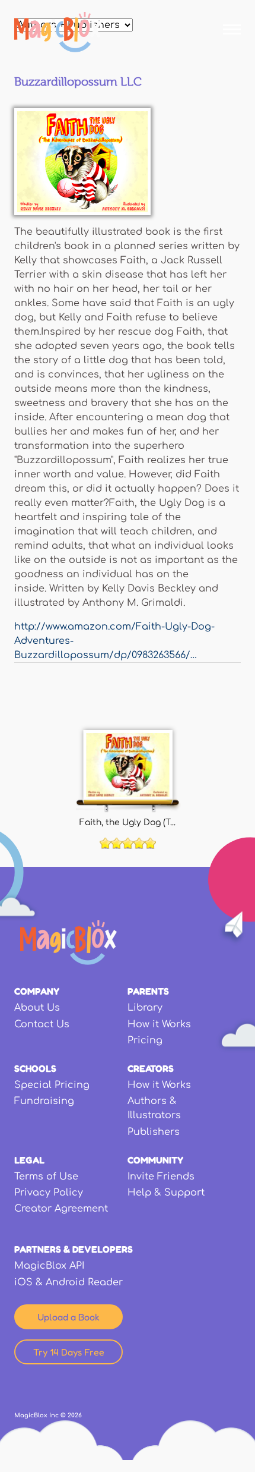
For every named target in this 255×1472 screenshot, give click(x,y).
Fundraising (44, 1101)
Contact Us (41, 1024)
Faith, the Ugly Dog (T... (127, 822)
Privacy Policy (48, 1192)
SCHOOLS (35, 1068)
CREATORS (151, 1068)
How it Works (159, 1024)
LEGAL (29, 1160)
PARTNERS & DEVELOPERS (73, 1249)
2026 (75, 1415)
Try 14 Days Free (68, 1352)
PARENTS (148, 991)
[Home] (57, 32)
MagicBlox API (49, 1265)
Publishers (154, 1132)
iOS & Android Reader (68, 1282)
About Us (37, 1007)
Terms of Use (46, 1176)
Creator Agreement (61, 1208)
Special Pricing (52, 1085)
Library (145, 1007)
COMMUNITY (155, 1160)
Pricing (145, 1040)
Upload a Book (68, 1317)
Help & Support (166, 1192)
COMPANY (36, 991)
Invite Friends (161, 1176)
